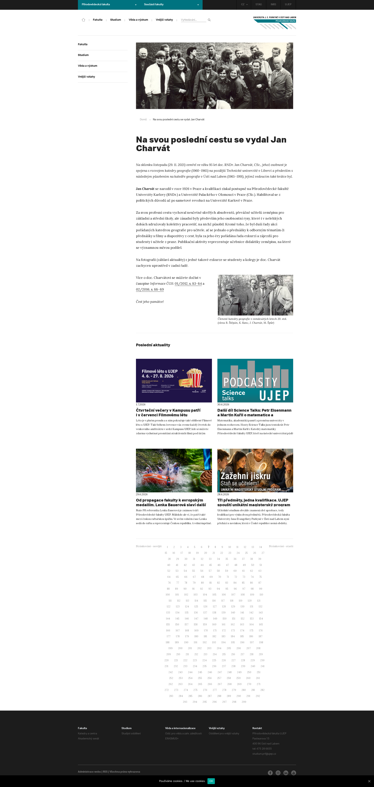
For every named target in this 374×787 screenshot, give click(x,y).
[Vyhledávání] (210, 20)
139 (224, 612)
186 (251, 636)
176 (261, 630)
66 (185, 577)
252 (171, 678)
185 (242, 636)
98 (252, 588)
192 (205, 642)
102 (186, 594)
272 (167, 690)
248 (229, 672)
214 (215, 654)
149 (215, 618)
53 (177, 571)
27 (263, 553)
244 (190, 672)
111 (170, 600)
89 (176, 588)
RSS (105, 772)
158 (196, 624)
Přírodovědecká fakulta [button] (96, 4)
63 (259, 571)
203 (209, 648)
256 (209, 678)
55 (193, 571)
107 (233, 594)
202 (199, 648)
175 (251, 630)
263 (180, 684)
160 (214, 624)
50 (252, 565)
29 (177, 559)
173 (233, 630)
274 (186, 690)
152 (242, 618)
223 (195, 660)
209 (168, 654)
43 (193, 565)
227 (233, 660)
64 (168, 577)
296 (214, 702)
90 (185, 588)
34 (218, 559)
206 (238, 648)
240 (253, 666)
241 (263, 666)
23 (229, 553)
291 (248, 696)
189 (177, 642)
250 (249, 672)
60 (235, 571)
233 (185, 666)
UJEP (288, 4)
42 (185, 565)
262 (170, 684)
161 (223, 624)
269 (239, 684)
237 (224, 666)
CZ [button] (242, 4)
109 (252, 594)
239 (243, 666)
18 (189, 553)
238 (233, 666)
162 (233, 624)
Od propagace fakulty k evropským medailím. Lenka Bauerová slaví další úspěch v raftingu (171, 505)
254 (190, 678)
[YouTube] (293, 772)
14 (260, 547)
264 (190, 684)
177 (168, 636)
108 (243, 594)
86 (251, 582)
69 (211, 577)
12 (245, 547)
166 (168, 630)
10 (229, 547)
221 (176, 660)
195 (233, 642)
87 (259, 582)
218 (251, 654)
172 (224, 630)
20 (205, 553)
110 (261, 594)
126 (205, 606)
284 (181, 696)
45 (210, 565)
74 (252, 577)
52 (169, 571)
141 (242, 612)
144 (168, 618)
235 (205, 666)
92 (201, 588)
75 (260, 577)
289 (229, 696)
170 (206, 630)
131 (251, 606)
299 (244, 702)
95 (226, 588)
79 (194, 582)
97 (243, 588)
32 (202, 559)
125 (196, 606)
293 (185, 702)
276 (205, 690)
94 (218, 588)
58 (218, 571)
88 (168, 588)
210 (178, 654)
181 (205, 636)
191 (195, 642)
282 (262, 690)
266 (210, 684)
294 (195, 702)
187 (260, 636)
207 (248, 648)
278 (224, 690)
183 (223, 636)
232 (176, 666)
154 (261, 618)
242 (170, 672)
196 (242, 642)
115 (205, 600)
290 (238, 696)
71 (228, 577)
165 (261, 624)
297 (224, 702)
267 (220, 684)
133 (168, 612)
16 (174, 553)
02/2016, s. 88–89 (150, 289)
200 (180, 648)
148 (206, 618)
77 (177, 582)
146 (187, 618)
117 (223, 600)
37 (243, 559)
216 (233, 654)
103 (196, 594)
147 (196, 618)
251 (258, 672)
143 (261, 612)
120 (250, 600)
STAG (259, 4)
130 (242, 606)
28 (169, 559)
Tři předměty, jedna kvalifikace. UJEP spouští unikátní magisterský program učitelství (253, 505)
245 (200, 672)
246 (210, 672)
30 (185, 559)
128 (224, 606)
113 (187, 600)
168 (187, 630)
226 (224, 660)
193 (214, 642)
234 (195, 666)
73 (244, 577)
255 (200, 678)
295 (205, 702)
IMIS (273, 4)
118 (231, 600)
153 (252, 618)
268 (229, 684)
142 (251, 612)
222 (185, 660)
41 (177, 565)
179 (187, 636)
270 (249, 684)
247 (220, 672)
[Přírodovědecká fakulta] (83, 19)
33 (210, 559)
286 (200, 696)
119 (240, 600)
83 (226, 582)
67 (194, 577)
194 (223, 642)
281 (253, 690)
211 (187, 654)
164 (252, 624)
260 (248, 678)
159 (205, 624)
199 (170, 648)
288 (219, 696)
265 (200, 684)
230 (262, 660)
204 (219, 648)
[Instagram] (278, 772)
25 (246, 553)
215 (224, 654)
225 (214, 660)
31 (194, 559)
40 (168, 565)
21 (214, 553)
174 (242, 630)
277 (215, 690)
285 (190, 696)
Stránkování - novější (148, 546)
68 (202, 577)
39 (259, 559)
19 (197, 553)
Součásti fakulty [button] (153, 4)
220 (166, 660)
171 (215, 630)
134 (177, 612)
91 (193, 588)
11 (237, 547)
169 (196, 630)
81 (210, 582)
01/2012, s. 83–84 (188, 283)
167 (178, 630)
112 (178, 600)
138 (214, 612)
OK (211, 781)
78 (185, 582)
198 (261, 642)
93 (209, 588)
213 (205, 654)
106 (224, 594)
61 (243, 571)
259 (238, 678)
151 (233, 618)
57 (210, 571)
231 (166, 666)
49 (244, 565)
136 (196, 612)
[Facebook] (270, 772)
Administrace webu (89, 772)
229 (253, 660)
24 (238, 553)
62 (251, 571)
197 (252, 642)
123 (178, 606)
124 (187, 606)
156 (177, 624)
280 (244, 690)
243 (180, 672)
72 (235, 577)
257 (219, 678)
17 (182, 553)
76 (169, 582)
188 (167, 642)
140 (233, 612)
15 (166, 553)
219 (261, 654)
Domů (143, 119)
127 (215, 606)
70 (219, 577)
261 (258, 678)
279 (234, 690)
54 (185, 571)
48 (235, 565)
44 (202, 565)
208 (258, 648)
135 (187, 612)
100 (168, 594)
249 (239, 672)
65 (177, 577)
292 (258, 696)
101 (177, 594)
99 (260, 588)
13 (253, 547)
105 (214, 594)
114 (196, 600)
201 (190, 648)
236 (214, 666)
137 (205, 612)
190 (186, 642)
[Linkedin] (285, 772)
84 (235, 582)
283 (171, 696)
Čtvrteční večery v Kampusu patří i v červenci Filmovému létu (168, 412)
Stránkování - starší (281, 546)
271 (258, 684)
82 (218, 582)
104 (205, 594)
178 (178, 636)
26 (254, 553)
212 (196, 654)
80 (202, 582)
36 (235, 559)
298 (234, 702)
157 (186, 624)
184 (233, 636)
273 (176, 690)
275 (195, 690)
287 (210, 696)
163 (242, 624)
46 (219, 565)
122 (168, 606)
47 (227, 565)
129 (233, 606)
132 (260, 606)
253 (181, 678)
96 (235, 588)
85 (243, 582)
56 (201, 571)
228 (243, 660)
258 (229, 678)
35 (226, 559)
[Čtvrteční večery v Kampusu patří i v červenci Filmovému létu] (174, 380)
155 (168, 624)
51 (261, 565)
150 (225, 618)
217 (242, 654)
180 (196, 636)
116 (214, 600)
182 (214, 636)
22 (221, 553)
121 (258, 600)
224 (204, 660)
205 (229, 648)
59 (226, 571)
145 (177, 618)
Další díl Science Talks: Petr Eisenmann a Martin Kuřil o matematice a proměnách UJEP (254, 415)
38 (251, 559)
